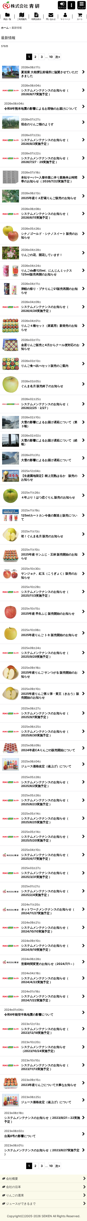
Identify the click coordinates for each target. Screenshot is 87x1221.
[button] (71, 5)
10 (51, 57)
